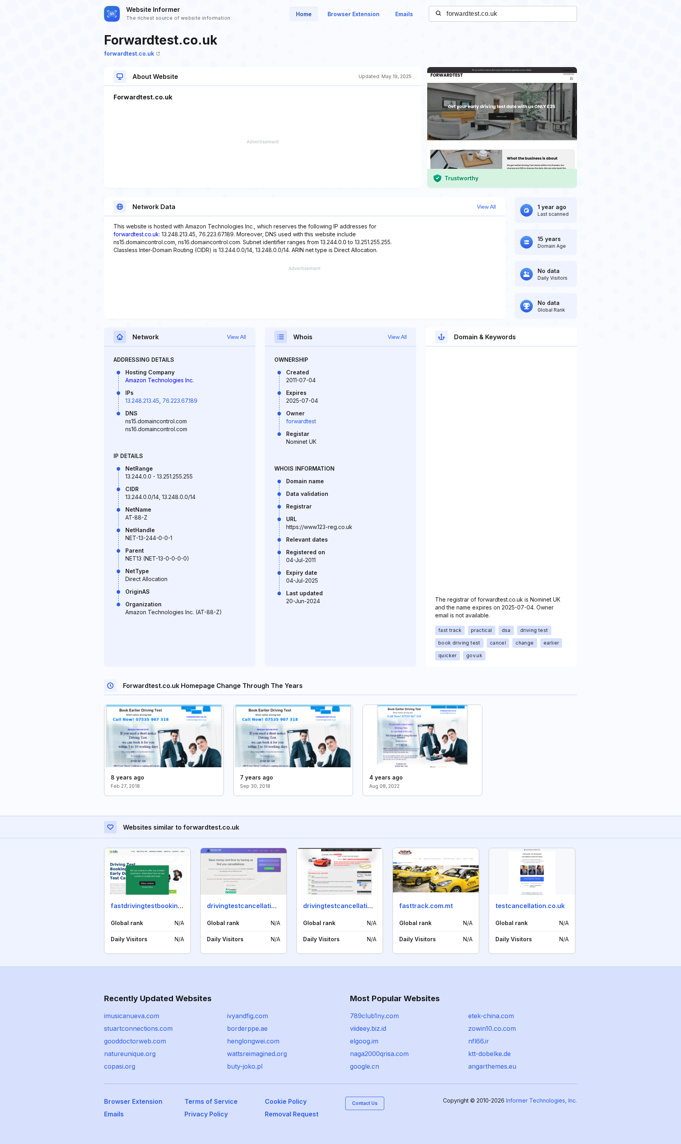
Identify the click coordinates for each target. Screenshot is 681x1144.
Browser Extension (353, 14)
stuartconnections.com (138, 1028)
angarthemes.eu (492, 1066)
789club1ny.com (374, 1016)
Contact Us (365, 1103)
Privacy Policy (206, 1114)
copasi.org (119, 1066)
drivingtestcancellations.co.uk (254, 906)
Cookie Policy (286, 1101)
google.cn (364, 1066)
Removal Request (291, 1114)
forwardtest (301, 421)
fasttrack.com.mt (426, 906)
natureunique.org (130, 1054)
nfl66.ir (478, 1041)
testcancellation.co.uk (530, 906)
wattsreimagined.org (257, 1054)
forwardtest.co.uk (129, 53)
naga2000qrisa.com (379, 1054)
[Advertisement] (262, 163)
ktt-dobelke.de (489, 1054)
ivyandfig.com (247, 1016)
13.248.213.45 (142, 400)
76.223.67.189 (179, 400)
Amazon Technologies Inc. (159, 380)
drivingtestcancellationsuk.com (352, 906)
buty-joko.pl (244, 1066)
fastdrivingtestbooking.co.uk (155, 906)
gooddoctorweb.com (135, 1041)
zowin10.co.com (492, 1028)
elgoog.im (364, 1041)
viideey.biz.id (368, 1028)
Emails (404, 14)
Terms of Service (211, 1101)
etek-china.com (491, 1016)
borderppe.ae (247, 1028)
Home (304, 14)
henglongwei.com (253, 1041)
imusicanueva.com (131, 1016)
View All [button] (486, 207)
